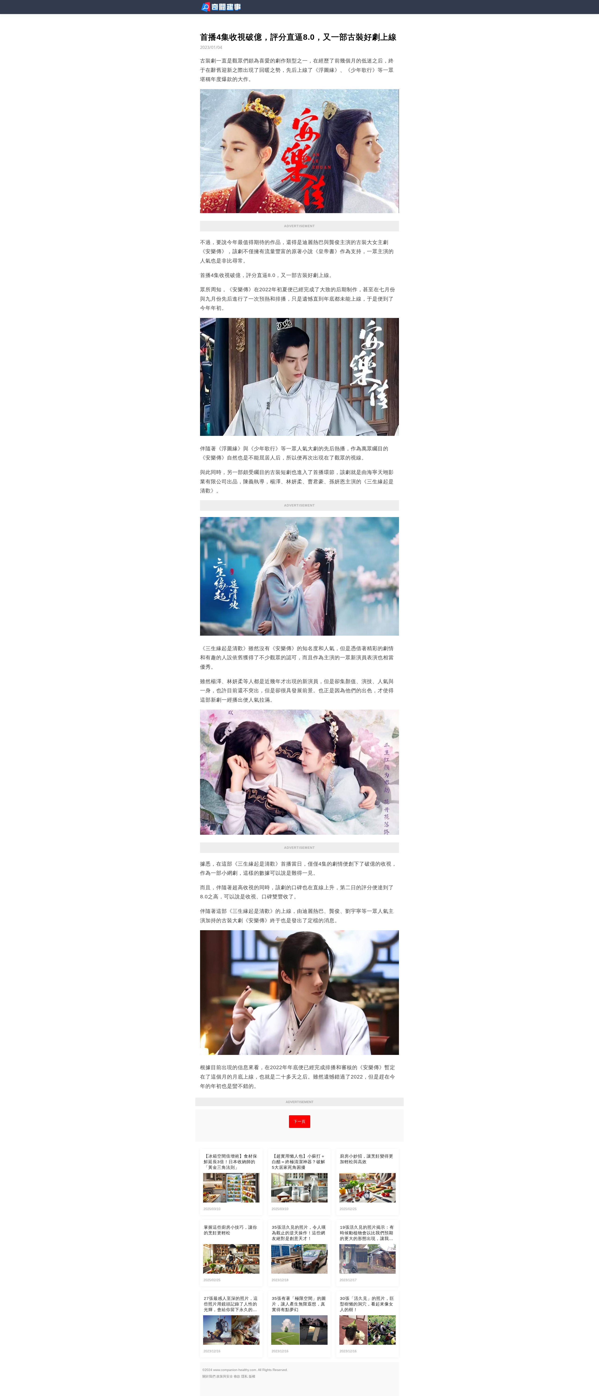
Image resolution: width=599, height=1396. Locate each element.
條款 (237, 1376)
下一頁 (300, 1121)
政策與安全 (224, 1376)
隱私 (244, 1376)
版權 (252, 1376)
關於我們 (208, 1376)
